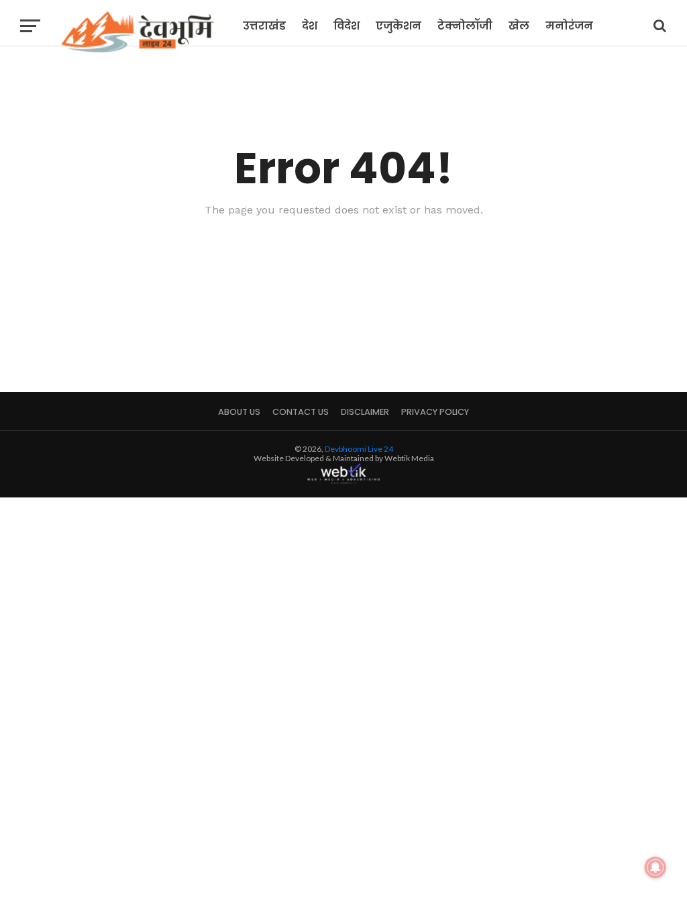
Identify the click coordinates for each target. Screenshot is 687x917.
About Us (239, 412)
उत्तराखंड (264, 26)
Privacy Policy (435, 412)
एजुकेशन (398, 26)
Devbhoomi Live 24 (359, 449)
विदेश (346, 26)
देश (309, 26)
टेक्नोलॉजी (464, 26)
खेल (519, 26)
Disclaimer (365, 412)
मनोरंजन (569, 26)
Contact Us (300, 412)
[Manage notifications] (655, 867)
